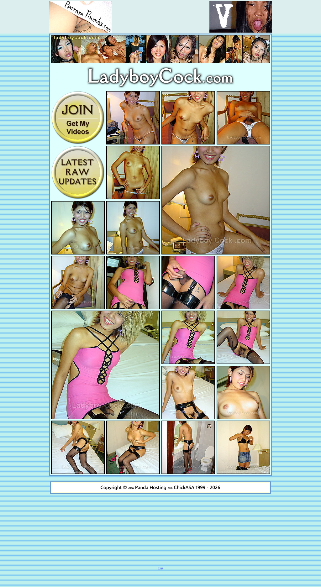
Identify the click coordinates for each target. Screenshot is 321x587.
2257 (160, 568)
